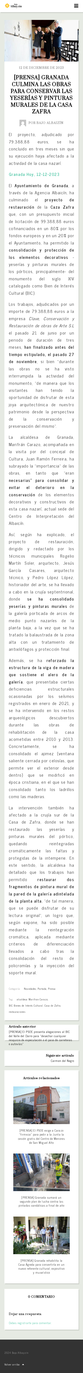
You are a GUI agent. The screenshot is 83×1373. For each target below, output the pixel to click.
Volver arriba (12, 1364)
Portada (42, 989)
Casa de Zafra (52, 1005)
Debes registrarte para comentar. (30, 1323)
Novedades (30, 989)
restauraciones (17, 1012)
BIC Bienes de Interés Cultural (26, 1005)
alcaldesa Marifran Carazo (32, 999)
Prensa (52, 989)
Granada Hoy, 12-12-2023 (34, 174)
